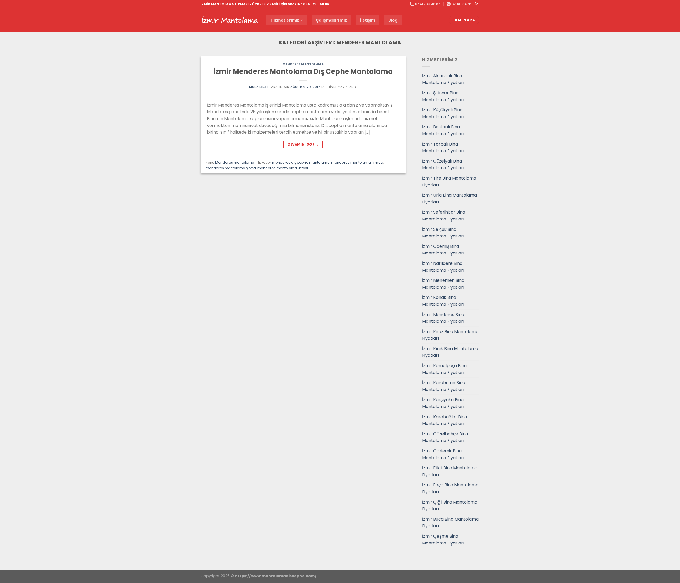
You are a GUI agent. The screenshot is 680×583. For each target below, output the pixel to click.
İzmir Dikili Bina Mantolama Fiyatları (449, 471)
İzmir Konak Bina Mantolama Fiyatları (443, 300)
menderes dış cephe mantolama (301, 162)
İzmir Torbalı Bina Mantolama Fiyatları (443, 147)
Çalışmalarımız (331, 20)
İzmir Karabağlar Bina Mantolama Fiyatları (444, 420)
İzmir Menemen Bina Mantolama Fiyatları (443, 283)
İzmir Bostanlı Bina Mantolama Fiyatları (443, 130)
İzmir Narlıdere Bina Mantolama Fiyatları (443, 266)
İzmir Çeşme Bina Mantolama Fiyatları (443, 539)
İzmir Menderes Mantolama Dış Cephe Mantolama (303, 71)
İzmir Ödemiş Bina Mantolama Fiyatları (443, 249)
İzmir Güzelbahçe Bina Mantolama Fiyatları (445, 437)
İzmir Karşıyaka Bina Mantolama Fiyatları (443, 403)
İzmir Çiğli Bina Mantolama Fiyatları (449, 505)
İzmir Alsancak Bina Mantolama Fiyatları (443, 79)
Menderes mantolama (303, 64)
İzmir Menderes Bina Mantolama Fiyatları (443, 318)
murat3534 (258, 87)
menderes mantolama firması (357, 162)
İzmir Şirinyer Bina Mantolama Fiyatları (443, 96)
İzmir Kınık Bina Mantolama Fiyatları (450, 352)
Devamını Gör (303, 144)
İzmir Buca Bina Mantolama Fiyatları (450, 522)
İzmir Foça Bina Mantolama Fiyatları (450, 488)
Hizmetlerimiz (285, 20)
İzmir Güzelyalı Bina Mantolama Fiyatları (443, 164)
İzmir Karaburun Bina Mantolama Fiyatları (443, 386)
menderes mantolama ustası (282, 168)
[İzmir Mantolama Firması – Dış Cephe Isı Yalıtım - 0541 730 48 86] (229, 20)
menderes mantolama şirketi (231, 168)
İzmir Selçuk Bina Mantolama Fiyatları (443, 232)
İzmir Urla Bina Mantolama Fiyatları (449, 198)
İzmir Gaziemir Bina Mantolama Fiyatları (443, 454)
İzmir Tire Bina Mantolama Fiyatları (449, 181)
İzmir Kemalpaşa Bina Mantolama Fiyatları (444, 369)
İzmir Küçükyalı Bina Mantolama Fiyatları (443, 113)
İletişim (367, 20)
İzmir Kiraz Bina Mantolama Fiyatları (450, 335)
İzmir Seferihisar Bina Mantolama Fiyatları (443, 215)
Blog (392, 20)
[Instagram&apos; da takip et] (476, 4)
